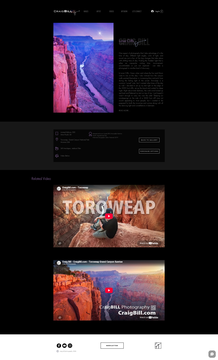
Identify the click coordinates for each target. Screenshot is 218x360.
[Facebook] (59, 345)
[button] (161, 11)
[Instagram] (70, 345)
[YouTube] (64, 345)
